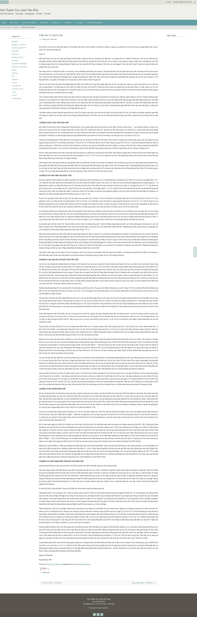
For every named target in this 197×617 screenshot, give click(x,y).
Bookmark (45, 572)
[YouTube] (1, 2)
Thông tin (15, 79)
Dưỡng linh (16, 27)
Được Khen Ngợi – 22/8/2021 (143, 583)
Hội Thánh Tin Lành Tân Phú (19, 10)
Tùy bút (14, 95)
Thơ (13, 76)
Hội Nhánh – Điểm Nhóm (19, 67)
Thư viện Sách (16, 86)
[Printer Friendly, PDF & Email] (44, 569)
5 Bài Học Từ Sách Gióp (54, 564)
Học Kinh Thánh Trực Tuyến (182, 2)
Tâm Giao (7, 27)
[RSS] (7, 2)
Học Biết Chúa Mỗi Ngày (19, 63)
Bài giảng (15, 41)
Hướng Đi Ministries (83, 564)
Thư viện (14, 82)
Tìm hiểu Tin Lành (17, 89)
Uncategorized (16, 98)
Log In (169, 2)
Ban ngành (15, 51)
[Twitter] (4, 2)
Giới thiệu (15, 60)
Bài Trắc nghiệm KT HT (19, 48)
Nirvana (98, 608)
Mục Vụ (14, 70)
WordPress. (105, 608)
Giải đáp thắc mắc (17, 57)
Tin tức (14, 92)
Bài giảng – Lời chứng (19, 44)
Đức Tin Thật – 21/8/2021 (52, 583)
